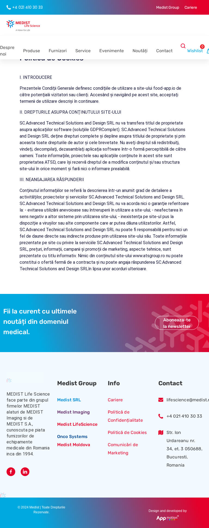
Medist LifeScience (77, 424)
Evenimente (111, 50)
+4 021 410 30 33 (184, 416)
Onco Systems (72, 436)
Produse (31, 50)
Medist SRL (69, 399)
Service (83, 50)
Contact (164, 50)
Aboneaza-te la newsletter (177, 323)
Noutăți (140, 50)
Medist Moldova (73, 444)
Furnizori (58, 50)
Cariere (115, 399)
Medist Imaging (73, 412)
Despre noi (7, 51)
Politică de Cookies (127, 432)
